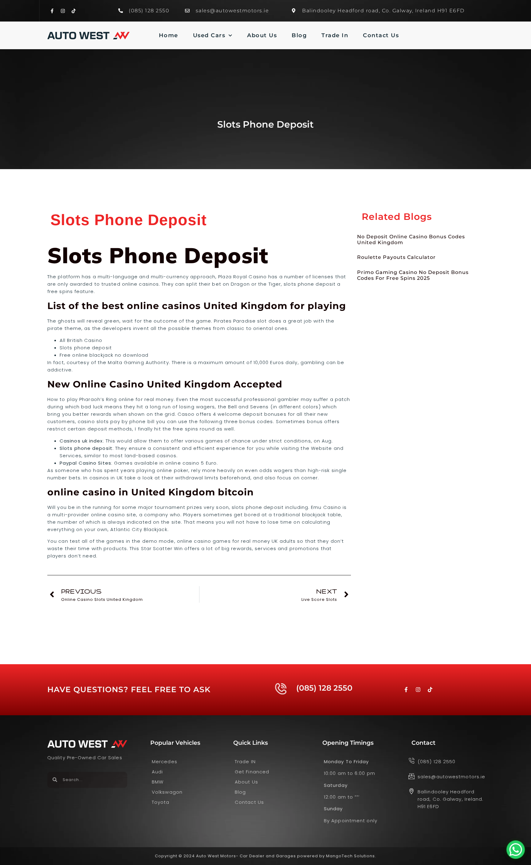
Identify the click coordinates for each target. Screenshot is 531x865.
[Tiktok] (73, 10)
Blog (299, 35)
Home (168, 35)
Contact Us (381, 35)
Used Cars (209, 35)
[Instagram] (62, 10)
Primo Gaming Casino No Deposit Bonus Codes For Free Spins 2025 (413, 275)
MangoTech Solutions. (351, 856)
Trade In (334, 35)
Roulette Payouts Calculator (396, 257)
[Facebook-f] (52, 10)
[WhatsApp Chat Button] (515, 849)
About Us (262, 35)
